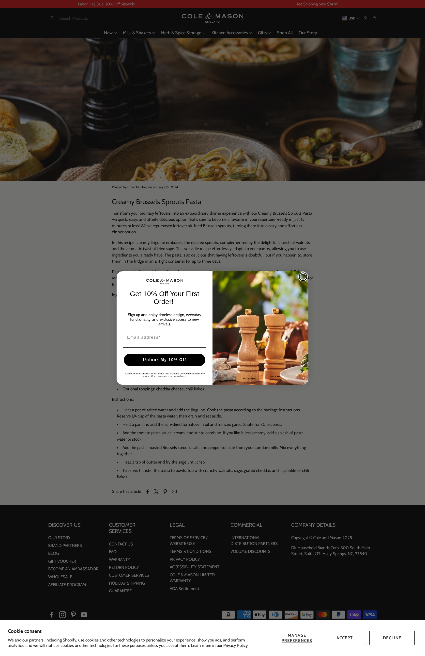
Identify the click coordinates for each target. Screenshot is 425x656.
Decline (392, 637)
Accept (344, 637)
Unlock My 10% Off (164, 360)
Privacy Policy (235, 645)
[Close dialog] (303, 277)
